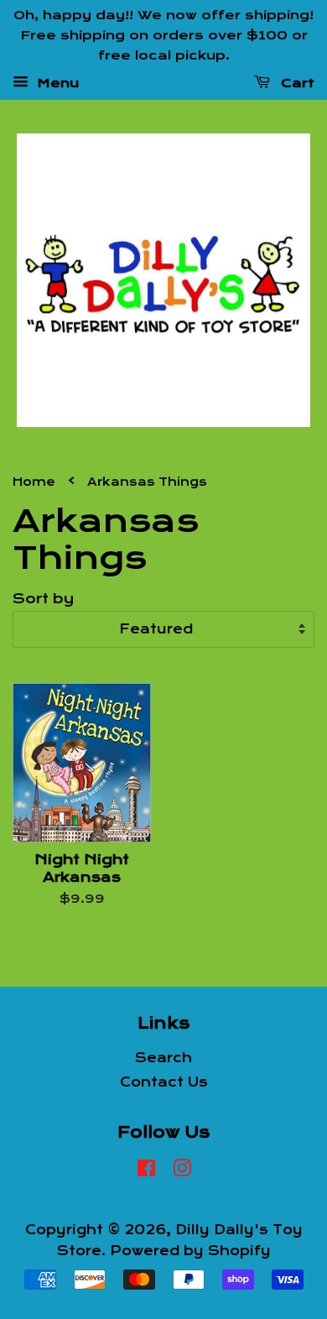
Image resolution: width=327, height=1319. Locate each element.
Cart (295, 83)
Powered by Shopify (190, 1251)
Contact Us (164, 1082)
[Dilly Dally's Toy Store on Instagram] (182, 1171)
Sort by (43, 599)
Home (34, 482)
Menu (56, 83)
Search (163, 1058)
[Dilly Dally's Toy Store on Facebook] (146, 1171)
